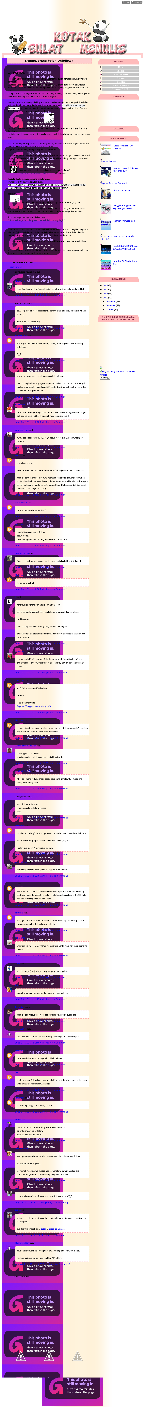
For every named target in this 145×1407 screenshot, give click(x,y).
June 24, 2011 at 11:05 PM (30, 854)
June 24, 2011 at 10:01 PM (30, 673)
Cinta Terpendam (121, 85)
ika (16, 985)
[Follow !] (126, 3)
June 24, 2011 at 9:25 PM (30, 397)
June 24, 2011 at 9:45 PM (30, 546)
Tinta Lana (19, 1098)
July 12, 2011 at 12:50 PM (30, 1203)
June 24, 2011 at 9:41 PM (30, 495)
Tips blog (121, 82)
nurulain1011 (21, 336)
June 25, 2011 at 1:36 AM (30, 1043)
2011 (105, 298)
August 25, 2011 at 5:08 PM (31, 1264)
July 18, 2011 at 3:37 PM (29, 1235)
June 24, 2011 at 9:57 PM (30, 644)
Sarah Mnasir (21, 503)
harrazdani (19, 1007)
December (110, 301)
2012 (105, 294)
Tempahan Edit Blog (121, 89)
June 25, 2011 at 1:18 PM (30, 1141)
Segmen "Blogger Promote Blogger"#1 (35, 706)
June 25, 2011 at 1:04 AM (30, 977)
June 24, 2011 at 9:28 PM (30, 422)
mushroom (20, 405)
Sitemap (120, 78)
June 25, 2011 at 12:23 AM (30, 905)
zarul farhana (21, 862)
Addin (17, 964)
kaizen (18, 1210)
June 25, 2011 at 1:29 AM (30, 1021)
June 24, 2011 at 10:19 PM (30, 763)
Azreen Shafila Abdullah (25, 746)
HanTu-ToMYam (22, 1243)
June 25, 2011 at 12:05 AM (30, 876)
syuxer (18, 456)
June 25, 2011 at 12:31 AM (30, 930)
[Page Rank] (105, 379)
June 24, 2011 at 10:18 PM (30, 738)
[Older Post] (77, 1369)
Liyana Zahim (21, 281)
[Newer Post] (21, 1369)
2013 (105, 290)
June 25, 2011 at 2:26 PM (30, 1181)
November (111, 305)
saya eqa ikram (22, 430)
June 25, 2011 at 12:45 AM (30, 956)
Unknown (19, 524)
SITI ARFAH (20, 938)
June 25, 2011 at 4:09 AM (30, 1090)
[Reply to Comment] (56, 295)
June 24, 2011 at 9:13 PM (30, 295)
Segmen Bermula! (109, 161)
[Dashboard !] (136, 3)
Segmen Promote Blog (124, 221)
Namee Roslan (21, 1149)
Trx (16, 1072)
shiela (17, 1189)
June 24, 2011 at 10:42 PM (30, 789)
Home (121, 67)
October (110, 310)
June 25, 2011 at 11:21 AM (30, 1112)
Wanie (18, 1120)
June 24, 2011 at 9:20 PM (30, 328)
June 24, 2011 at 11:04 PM (30, 818)
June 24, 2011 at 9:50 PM (30, 589)
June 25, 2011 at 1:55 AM (30, 1065)
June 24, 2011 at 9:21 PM (30, 361)
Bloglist (120, 71)
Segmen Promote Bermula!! (114, 183)
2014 (105, 285)
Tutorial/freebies (121, 74)
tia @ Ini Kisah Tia (23, 771)
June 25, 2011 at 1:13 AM (30, 999)
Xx (16, 884)
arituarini (19, 913)
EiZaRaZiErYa (20, 651)
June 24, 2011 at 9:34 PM (30, 448)
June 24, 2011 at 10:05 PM (30, 713)
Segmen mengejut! (122, 190)
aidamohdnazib (22, 554)
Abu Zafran (20, 681)
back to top (15, 267)
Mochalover (20, 1029)
